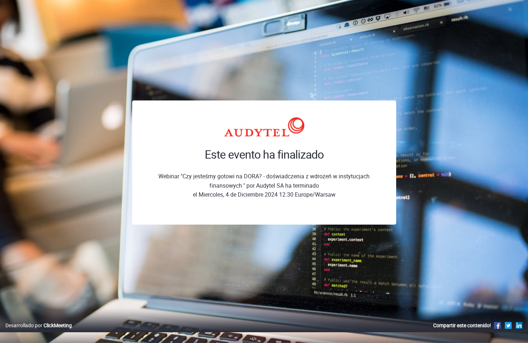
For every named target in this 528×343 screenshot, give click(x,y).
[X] (508, 325)
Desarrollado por (38, 325)
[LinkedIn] (519, 325)
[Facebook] (497, 325)
